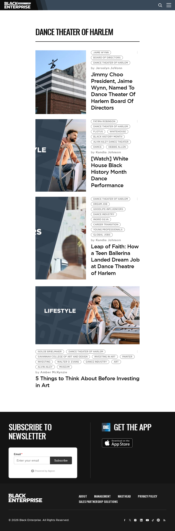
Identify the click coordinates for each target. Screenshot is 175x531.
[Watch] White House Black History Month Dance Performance (109, 172)
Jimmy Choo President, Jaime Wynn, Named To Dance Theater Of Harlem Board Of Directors (113, 91)
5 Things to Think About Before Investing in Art (87, 381)
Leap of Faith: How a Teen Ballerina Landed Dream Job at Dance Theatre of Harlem (115, 259)
